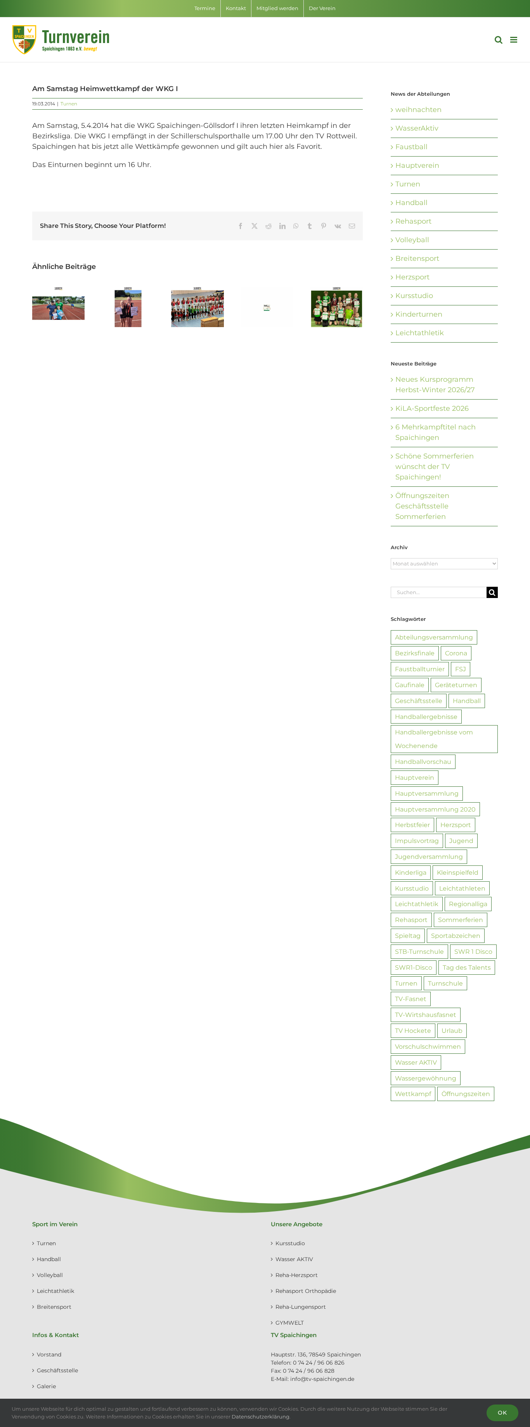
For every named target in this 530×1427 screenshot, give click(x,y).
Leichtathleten (462, 888)
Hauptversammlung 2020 (435, 809)
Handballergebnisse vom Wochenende (434, 739)
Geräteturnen (456, 685)
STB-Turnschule (419, 951)
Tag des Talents (467, 967)
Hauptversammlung (427, 793)
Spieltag (408, 935)
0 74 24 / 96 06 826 (319, 1362)
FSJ (460, 669)
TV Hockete (413, 1030)
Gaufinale (409, 685)
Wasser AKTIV (416, 1062)
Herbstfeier (412, 825)
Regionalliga (468, 904)
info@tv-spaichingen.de (322, 1378)
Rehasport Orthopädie (305, 1290)
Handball (411, 202)
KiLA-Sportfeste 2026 (432, 408)
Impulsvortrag (417, 840)
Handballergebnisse (426, 716)
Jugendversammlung (429, 856)
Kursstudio (414, 295)
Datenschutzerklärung (260, 1416)
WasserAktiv (416, 128)
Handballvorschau (423, 761)
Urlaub (452, 1030)
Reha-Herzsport (296, 1275)
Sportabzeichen (455, 935)
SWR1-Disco (413, 967)
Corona (456, 653)
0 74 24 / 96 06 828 (308, 1370)
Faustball (411, 147)
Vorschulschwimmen (428, 1046)
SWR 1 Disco (473, 951)
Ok (502, 1412)
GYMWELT (289, 1322)
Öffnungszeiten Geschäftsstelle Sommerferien (422, 506)
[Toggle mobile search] (498, 40)
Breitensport (417, 258)
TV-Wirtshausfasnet (425, 1015)
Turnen (69, 104)
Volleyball (412, 240)
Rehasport (413, 221)
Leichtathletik (419, 333)
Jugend (461, 840)
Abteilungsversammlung (434, 637)
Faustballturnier (420, 669)
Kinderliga (410, 872)
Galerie (46, 1386)
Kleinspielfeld (457, 872)
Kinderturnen (418, 314)
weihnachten (418, 109)
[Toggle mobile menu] (514, 40)
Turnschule (445, 983)
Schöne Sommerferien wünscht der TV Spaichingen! (434, 466)
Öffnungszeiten (466, 1094)
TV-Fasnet (410, 999)
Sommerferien (460, 920)
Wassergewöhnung (425, 1078)
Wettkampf (413, 1094)
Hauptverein (417, 165)
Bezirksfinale (415, 653)
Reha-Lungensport (300, 1306)
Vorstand (49, 1354)
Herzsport (412, 277)
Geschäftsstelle (418, 701)
